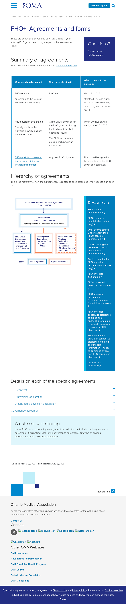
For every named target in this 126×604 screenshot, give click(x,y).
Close (63, 599)
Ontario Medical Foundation (26, 575)
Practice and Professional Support (32, 16)
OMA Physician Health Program (28, 564)
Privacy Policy (79, 590)
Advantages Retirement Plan (26, 558)
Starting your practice (58, 16)
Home (13, 16)
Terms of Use (60, 590)
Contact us (17, 520)
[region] (63, 122)
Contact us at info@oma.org (95, 53)
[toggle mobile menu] (63, 6)
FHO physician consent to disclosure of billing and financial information (28, 161)
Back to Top (103, 491)
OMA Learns (17, 569)
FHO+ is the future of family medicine (85, 16)
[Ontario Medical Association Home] (32, 5)
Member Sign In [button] (99, 5)
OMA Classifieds (20, 580)
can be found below (66, 65)
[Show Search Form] (113, 6)
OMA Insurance (19, 553)
